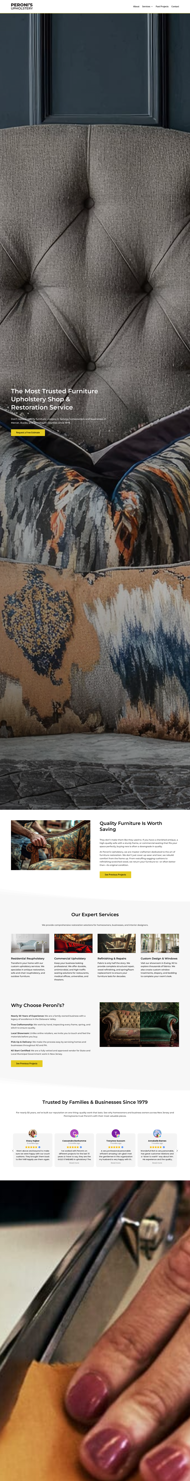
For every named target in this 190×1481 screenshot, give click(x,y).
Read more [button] (33, 1163)
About (136, 6)
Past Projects (162, 6)
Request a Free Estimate (28, 432)
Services (146, 6)
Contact (175, 6)
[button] (177, 1151)
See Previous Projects (115, 874)
